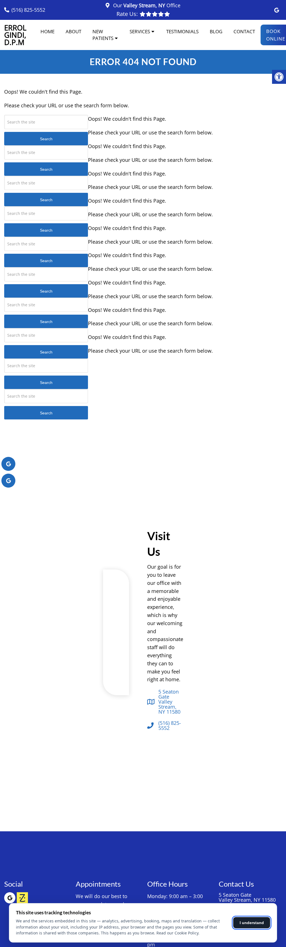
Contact (244, 31)
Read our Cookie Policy (177, 933)
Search (46, 139)
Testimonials (182, 31)
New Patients (102, 34)
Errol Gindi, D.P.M (15, 35)
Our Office (146, 5)
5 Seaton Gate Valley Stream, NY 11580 (169, 701)
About (73, 31)
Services (140, 31)
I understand (252, 922)
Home (47, 31)
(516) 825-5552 (28, 9)
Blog (216, 31)
